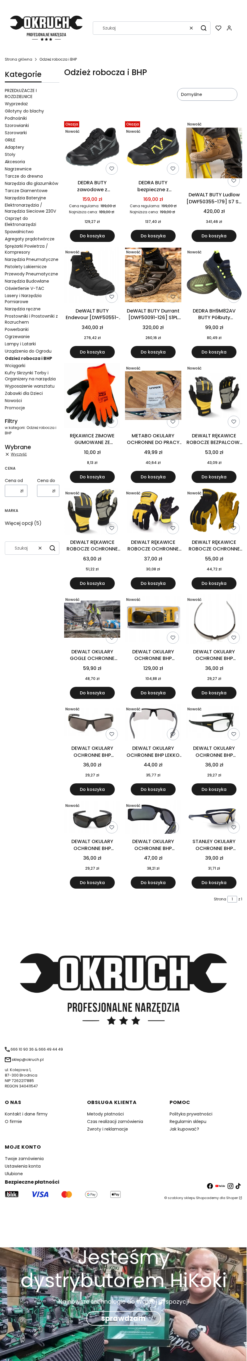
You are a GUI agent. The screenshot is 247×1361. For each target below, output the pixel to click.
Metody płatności (105, 1114)
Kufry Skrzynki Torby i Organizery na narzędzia (30, 376)
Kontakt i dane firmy (26, 1114)
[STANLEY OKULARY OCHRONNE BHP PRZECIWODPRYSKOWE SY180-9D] (214, 818)
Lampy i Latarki (20, 344)
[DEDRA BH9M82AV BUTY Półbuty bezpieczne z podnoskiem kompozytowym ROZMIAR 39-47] (214, 276)
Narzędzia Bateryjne (25, 198)
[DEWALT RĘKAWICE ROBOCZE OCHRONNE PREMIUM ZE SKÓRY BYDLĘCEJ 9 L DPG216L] (214, 512)
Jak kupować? (184, 1129)
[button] (203, 28)
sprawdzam (123, 1318)
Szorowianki (17, 125)
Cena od (14, 480)
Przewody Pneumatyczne (31, 274)
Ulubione (14, 1174)
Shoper (232, 1197)
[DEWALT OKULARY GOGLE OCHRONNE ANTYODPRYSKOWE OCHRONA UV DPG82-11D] (92, 620)
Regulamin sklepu (188, 1121)
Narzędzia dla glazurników (31, 183)
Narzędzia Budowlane (27, 281)
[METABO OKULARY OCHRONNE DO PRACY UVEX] (153, 396)
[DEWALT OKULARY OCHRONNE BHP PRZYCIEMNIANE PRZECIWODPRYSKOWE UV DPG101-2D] (92, 818)
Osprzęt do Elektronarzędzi (20, 221)
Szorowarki (16, 133)
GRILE (10, 140)
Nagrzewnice (18, 169)
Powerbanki (17, 329)
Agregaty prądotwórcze (30, 239)
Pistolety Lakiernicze (26, 267)
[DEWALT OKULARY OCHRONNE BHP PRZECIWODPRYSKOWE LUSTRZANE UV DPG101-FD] (153, 818)
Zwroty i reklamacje (107, 1129)
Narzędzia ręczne (23, 309)
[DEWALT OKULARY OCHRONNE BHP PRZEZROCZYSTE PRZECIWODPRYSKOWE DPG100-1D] (214, 620)
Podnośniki (16, 118)
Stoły (10, 154)
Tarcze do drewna (24, 176)
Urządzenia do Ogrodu (28, 351)
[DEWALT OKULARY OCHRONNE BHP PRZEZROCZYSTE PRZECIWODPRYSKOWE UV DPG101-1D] (214, 723)
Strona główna (18, 59)
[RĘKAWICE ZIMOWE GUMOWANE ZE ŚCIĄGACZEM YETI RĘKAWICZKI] (92, 396)
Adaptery (14, 147)
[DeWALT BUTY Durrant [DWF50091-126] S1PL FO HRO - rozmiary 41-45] (153, 276)
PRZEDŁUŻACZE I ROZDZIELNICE (21, 93)
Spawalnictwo (19, 232)
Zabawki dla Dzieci (24, 393)
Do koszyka (92, 236)
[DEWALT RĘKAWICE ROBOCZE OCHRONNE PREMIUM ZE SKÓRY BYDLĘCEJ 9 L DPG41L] (153, 512)
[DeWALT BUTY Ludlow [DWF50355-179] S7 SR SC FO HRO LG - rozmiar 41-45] (214, 154)
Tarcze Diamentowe (26, 191)
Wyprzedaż (16, 104)
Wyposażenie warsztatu (30, 386)
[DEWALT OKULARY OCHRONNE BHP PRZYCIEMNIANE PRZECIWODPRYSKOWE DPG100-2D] (92, 723)
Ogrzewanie (17, 337)
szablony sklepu (181, 1197)
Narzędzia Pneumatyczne (31, 259)
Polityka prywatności (191, 1114)
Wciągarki (15, 366)
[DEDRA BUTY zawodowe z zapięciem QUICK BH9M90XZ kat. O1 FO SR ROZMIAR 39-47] (92, 148)
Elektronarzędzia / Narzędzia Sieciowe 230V (30, 208)
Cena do (46, 480)
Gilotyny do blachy (24, 111)
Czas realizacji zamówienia (115, 1121)
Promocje (15, 408)
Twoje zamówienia (24, 1159)
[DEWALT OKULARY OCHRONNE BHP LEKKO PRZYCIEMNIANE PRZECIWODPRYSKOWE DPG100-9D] (153, 723)
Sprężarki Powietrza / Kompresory (26, 249)
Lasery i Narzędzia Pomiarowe (23, 299)
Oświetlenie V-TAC (24, 288)
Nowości (13, 401)
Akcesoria (15, 162)
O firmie (13, 1121)
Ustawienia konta (23, 1166)
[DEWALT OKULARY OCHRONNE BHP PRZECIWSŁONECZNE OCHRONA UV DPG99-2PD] (153, 620)
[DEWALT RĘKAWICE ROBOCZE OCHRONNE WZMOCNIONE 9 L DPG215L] (92, 512)
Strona (220, 899)
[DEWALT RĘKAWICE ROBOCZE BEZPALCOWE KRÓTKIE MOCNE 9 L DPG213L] (214, 396)
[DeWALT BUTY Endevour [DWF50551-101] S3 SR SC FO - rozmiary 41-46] (92, 276)
